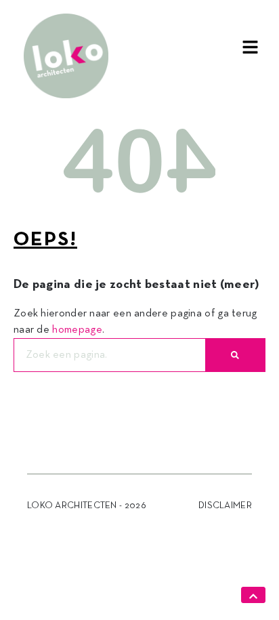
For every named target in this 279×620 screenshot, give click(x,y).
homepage (77, 330)
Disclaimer (225, 505)
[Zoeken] (235, 355)
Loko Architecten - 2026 (86, 505)
